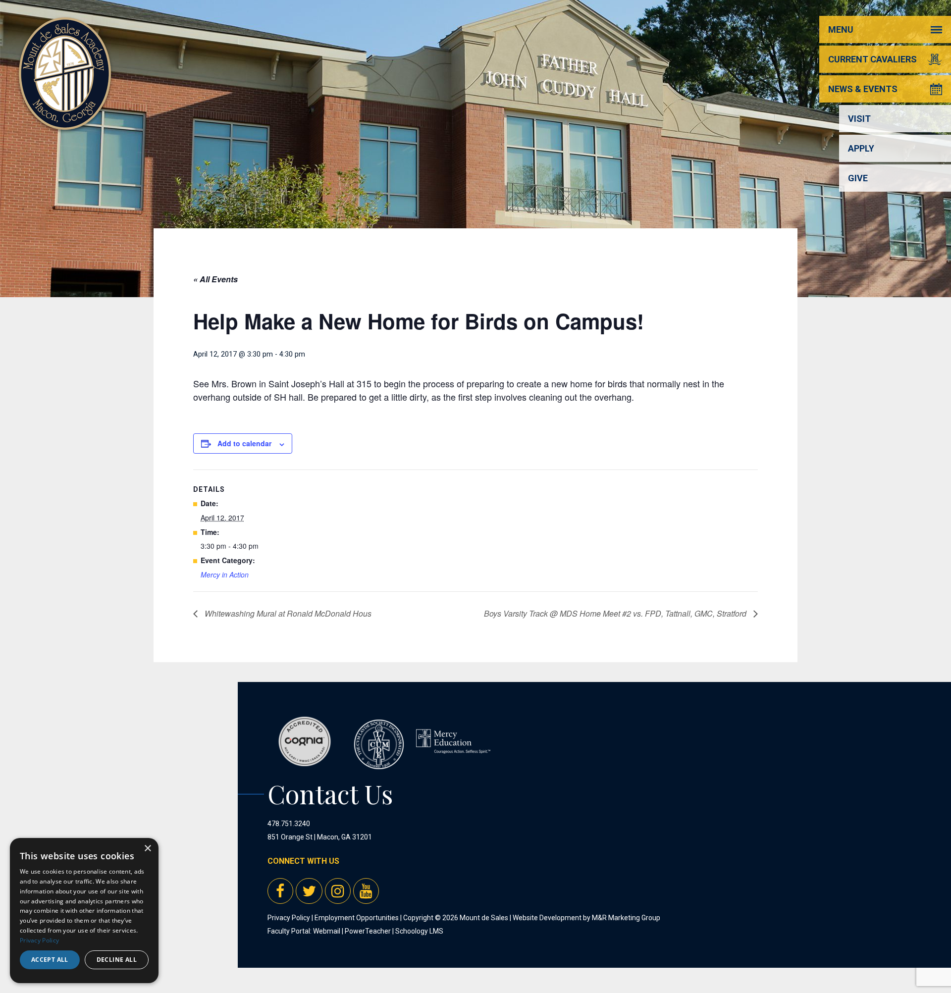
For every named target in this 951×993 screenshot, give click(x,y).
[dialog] (84, 910)
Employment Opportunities (357, 918)
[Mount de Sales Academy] (65, 119)
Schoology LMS (419, 931)
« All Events (215, 279)
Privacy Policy (288, 918)
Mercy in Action (225, 574)
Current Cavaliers (872, 59)
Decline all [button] (117, 959)
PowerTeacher (368, 931)
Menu (840, 29)
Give (858, 178)
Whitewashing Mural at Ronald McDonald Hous (287, 613)
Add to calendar (244, 443)
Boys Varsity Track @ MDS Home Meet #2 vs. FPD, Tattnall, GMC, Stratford (616, 613)
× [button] (147, 848)
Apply (861, 148)
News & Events (863, 89)
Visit (859, 118)
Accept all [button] (49, 959)
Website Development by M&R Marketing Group (586, 918)
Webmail (326, 931)
